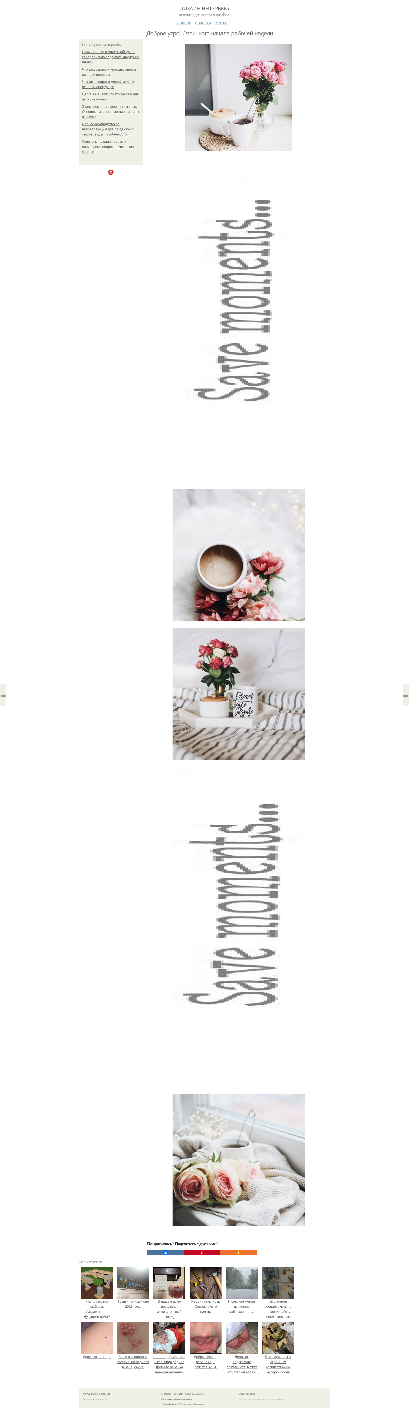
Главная (183, 22)
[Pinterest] (202, 1252)
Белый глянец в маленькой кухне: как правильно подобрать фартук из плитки (110, 57)
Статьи (221, 22)
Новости (203, 22)
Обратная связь (247, 1393)
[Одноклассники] (238, 1252)
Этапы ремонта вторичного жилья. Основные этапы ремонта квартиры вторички (110, 112)
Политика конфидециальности (177, 1398)
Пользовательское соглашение (189, 1393)
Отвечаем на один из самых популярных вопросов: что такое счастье (108, 147)
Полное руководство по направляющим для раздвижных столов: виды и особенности (108, 129)
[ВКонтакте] (165, 1252)
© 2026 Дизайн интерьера (96, 1393)
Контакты (166, 1393)
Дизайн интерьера (204, 8)
